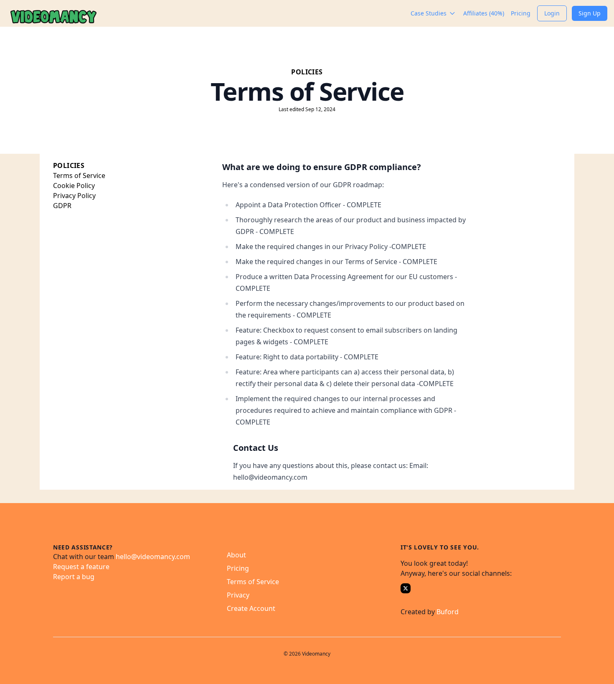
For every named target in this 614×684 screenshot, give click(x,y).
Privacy (238, 595)
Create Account (251, 608)
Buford (447, 611)
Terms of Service (79, 175)
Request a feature (81, 566)
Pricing (238, 568)
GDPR (62, 205)
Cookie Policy (74, 185)
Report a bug (73, 576)
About (236, 554)
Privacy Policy (74, 195)
